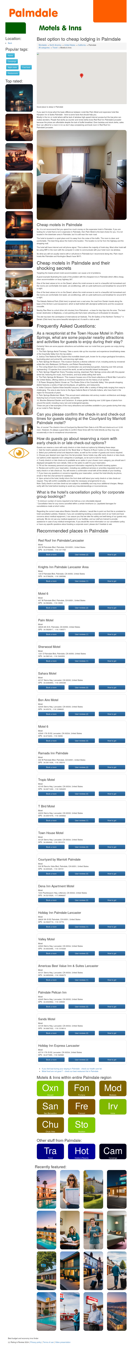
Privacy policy (35, 1342)
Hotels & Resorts (81, 1158)
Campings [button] (12, 61)
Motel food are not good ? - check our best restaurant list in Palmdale (70, 1071)
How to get (112, 554)
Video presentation (63, 1342)
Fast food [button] (26, 67)
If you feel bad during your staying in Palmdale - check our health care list (72, 1068)
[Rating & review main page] (19, 453)
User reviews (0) (81, 687)
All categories (44, 47)
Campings (113, 1158)
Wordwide (43, 45)
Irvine (113, 1113)
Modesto (112, 1095)
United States (69, 45)
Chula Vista (50, 1131)
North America (55, 45)
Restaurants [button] (13, 73)
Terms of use (48, 1342)
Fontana (81, 1095)
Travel (54, 47)
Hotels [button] (10, 55)
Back (10, 43)
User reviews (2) (81, 554)
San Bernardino (50, 1113)
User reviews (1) (81, 581)
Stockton (81, 1131)
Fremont (81, 1113)
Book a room (51, 554)
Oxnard (50, 1095)
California (82, 45)
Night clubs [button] (12, 67)
